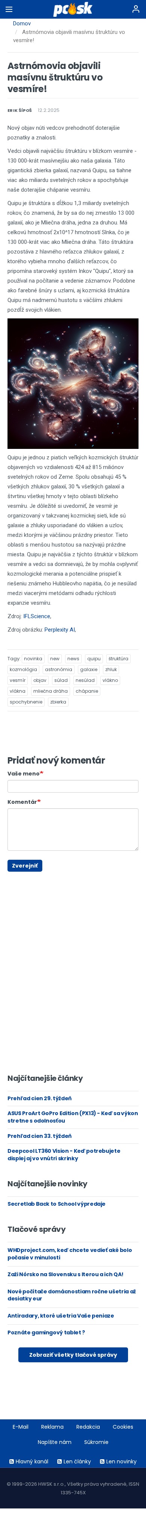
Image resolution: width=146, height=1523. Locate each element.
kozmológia (23, 669)
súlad (61, 680)
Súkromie (96, 1442)
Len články (77, 1461)
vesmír (17, 680)
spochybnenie (26, 702)
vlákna (17, 691)
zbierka (58, 702)
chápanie (87, 691)
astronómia (58, 669)
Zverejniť (25, 865)
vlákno (110, 680)
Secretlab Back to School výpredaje (56, 1204)
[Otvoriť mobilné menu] (9, 9)
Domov (22, 23)
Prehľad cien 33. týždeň (39, 1136)
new (55, 658)
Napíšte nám (55, 1442)
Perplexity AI (60, 629)
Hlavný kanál (32, 1461)
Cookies (123, 1427)
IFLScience (36, 616)
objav (39, 680)
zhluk (111, 669)
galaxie (88, 669)
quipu (94, 658)
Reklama (52, 1427)
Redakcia (88, 1427)
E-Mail (20, 1427)
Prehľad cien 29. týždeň (39, 1098)
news (73, 658)
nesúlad (85, 680)
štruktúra (118, 658)
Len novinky (121, 1461)
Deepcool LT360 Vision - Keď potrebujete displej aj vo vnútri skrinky (63, 1154)
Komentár (22, 802)
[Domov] (73, 9)
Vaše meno (23, 773)
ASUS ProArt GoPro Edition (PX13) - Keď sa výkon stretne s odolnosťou (72, 1117)
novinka (33, 658)
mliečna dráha (50, 691)
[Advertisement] (13, 875)
